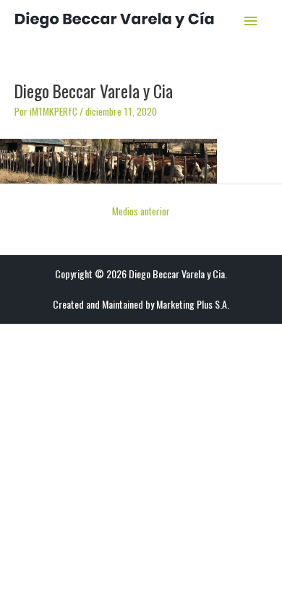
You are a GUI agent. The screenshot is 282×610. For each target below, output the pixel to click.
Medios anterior (141, 211)
